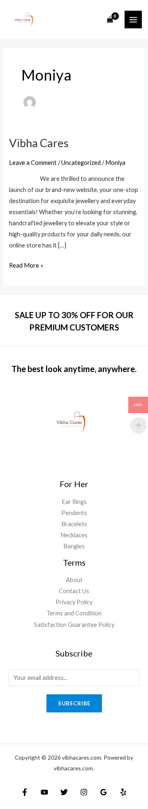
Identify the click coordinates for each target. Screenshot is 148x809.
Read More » (26, 264)
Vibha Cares (39, 143)
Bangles (74, 546)
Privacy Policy (74, 602)
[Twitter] (64, 792)
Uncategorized (81, 162)
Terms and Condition (74, 613)
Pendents (74, 512)
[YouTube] (44, 792)
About (74, 579)
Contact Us (74, 590)
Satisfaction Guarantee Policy (74, 624)
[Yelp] (123, 792)
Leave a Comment (33, 162)
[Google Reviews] (103, 792)
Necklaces (74, 535)
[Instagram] (84, 792)
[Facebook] (24, 792)
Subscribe (74, 703)
